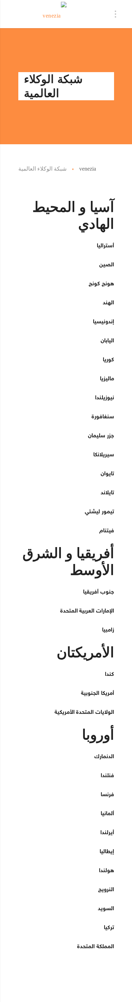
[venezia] (54, 14)
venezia (87, 169)
